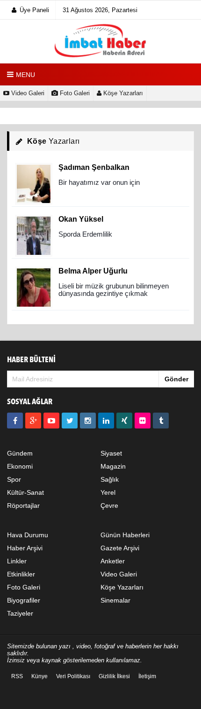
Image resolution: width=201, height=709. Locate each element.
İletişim (147, 676)
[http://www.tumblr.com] (161, 420)
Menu (25, 74)
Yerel (107, 492)
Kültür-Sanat (25, 492)
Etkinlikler (21, 574)
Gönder (176, 379)
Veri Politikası (73, 676)
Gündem (20, 453)
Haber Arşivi (25, 548)
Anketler (112, 561)
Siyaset (111, 453)
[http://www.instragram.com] (88, 420)
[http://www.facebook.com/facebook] (15, 420)
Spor (14, 479)
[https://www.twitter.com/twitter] (70, 420)
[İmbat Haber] (100, 41)
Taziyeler (20, 613)
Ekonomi (20, 466)
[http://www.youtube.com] (51, 420)
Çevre (109, 505)
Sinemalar (115, 600)
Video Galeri (26, 93)
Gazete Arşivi (119, 548)
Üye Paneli (34, 10)
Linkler (17, 561)
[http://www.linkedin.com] (106, 420)
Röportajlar (23, 505)
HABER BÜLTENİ (31, 360)
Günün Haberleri (125, 535)
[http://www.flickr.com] (143, 420)
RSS (17, 676)
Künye (39, 676)
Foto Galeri (74, 93)
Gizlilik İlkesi (114, 676)
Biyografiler (23, 600)
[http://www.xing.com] (124, 420)
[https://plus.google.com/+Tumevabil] (33, 420)
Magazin (113, 466)
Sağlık (109, 479)
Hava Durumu (27, 535)
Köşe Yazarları (122, 93)
